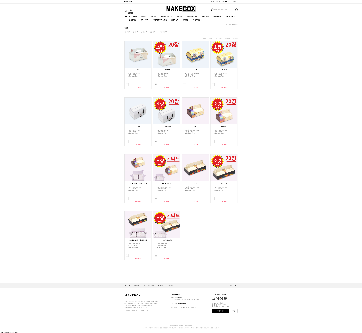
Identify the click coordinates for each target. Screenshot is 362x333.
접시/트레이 (133, 16)
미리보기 (127, 84)
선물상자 (179, 16)
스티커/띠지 (144, 20)
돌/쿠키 (143, 16)
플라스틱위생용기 (166, 16)
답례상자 (153, 16)
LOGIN (212, 1)
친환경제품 (132, 20)
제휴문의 (170, 285)
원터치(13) (127, 32)
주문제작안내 (197, 20)
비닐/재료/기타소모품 (160, 20)
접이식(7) (135, 32)
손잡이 (236, 24)
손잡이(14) (153, 32)
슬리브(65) (144, 32)
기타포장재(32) (163, 32)
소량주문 (186, 20)
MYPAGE (235, 1)
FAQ (233, 311)
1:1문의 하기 (220, 311)
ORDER (230, 1)
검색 (235, 10)
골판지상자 (174, 20)
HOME (226, 24)
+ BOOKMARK (130, 1)
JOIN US (218, 1)
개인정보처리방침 (148, 285)
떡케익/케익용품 (192, 16)
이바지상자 (205, 16)
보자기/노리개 (230, 16)
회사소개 (127, 285)
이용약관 (136, 285)
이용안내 (161, 285)
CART (224, 1)
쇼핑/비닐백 (217, 16)
